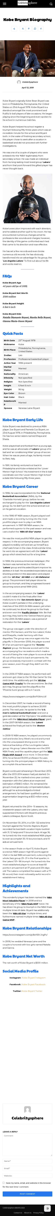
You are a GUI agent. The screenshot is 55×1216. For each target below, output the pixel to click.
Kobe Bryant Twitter (32, 991)
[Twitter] (22, 28)
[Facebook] (41, 28)
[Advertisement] (27, 1046)
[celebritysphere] (19, 82)
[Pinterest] (28, 28)
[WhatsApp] (35, 28)
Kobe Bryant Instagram (34, 977)
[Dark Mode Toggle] (47, 1208)
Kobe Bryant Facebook (33, 984)
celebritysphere (30, 82)
